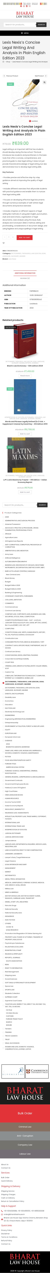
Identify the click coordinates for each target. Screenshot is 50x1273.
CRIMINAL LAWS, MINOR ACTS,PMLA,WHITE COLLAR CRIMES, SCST (26, 667)
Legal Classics (10, 861)
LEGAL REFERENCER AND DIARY (16, 864)
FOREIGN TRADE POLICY (14, 1019)
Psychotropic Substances (14, 943)
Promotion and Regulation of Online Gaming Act (23, 933)
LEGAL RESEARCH (12, 930)
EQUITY (7, 730)
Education (9, 704)
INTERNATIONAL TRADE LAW (15, 826)
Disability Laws (10, 697)
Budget (8, 582)
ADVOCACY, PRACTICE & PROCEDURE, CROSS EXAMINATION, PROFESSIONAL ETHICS (21, 529)
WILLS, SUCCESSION (12, 1043)
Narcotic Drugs (10, 905)
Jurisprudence (10, 840)
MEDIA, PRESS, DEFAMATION (15, 879)
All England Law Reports (14, 541)
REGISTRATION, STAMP (13, 950)
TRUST (7, 1039)
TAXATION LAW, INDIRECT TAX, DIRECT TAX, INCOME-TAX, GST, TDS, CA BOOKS (25, 1005)
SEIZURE (9, 1025)
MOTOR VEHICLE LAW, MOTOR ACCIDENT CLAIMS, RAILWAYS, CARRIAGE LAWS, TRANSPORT (22, 897)
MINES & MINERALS (11, 892)
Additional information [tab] (25, 273)
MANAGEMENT (10, 868)
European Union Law (12, 737)
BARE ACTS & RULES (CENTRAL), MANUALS (20, 571)
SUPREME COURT (11, 997)
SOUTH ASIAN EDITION (14, 961)
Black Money (10, 578)
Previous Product (12, 76)
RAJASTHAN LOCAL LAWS (14, 947)
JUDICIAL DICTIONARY (13, 833)
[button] (44, 82)
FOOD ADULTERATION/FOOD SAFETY (18, 760)
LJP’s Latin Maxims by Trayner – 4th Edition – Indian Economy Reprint (25, 481)
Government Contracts (13, 780)
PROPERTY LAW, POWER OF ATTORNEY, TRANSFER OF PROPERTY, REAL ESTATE (24, 938)
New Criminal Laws (13, 574)
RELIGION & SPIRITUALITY (13, 954)
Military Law (9, 889)
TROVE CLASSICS (11, 1036)
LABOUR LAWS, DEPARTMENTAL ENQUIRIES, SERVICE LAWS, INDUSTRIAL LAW (26, 845)
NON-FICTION (10, 920)
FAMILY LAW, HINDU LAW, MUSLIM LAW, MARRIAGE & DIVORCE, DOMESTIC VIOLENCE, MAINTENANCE (23, 751)
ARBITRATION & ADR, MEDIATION (16, 551)
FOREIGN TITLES (10, 764)
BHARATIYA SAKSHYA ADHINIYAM (18, 747)
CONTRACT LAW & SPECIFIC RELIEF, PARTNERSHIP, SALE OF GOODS (26, 646)
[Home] (3, 62)
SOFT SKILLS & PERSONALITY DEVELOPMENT (20, 982)
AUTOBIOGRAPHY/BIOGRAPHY (16, 561)
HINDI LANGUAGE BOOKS (14, 795)
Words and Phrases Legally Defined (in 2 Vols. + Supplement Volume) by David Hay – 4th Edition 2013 (25, 422)
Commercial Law (11, 607)
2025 (7, 517)
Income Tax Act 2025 (13, 802)
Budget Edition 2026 (12, 585)
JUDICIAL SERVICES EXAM (14, 837)
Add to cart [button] (25, 434)
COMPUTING (9, 628)
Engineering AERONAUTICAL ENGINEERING (20, 719)
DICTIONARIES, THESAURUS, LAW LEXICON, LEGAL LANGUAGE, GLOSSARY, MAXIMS (25, 362)
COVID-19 (9, 927)
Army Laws (9, 554)
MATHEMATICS (10, 875)
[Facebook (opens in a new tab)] (21, 6)
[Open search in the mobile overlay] (25, 24)
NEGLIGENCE (9, 916)
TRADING (8, 1032)
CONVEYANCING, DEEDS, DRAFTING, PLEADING (21, 655)
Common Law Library (13, 610)
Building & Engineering (13, 592)
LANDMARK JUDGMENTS (13, 854)
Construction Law (11, 638)
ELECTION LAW (10, 708)
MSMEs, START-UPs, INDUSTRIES (16, 902)
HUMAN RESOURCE (12, 798)
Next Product (39, 76)
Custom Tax (9, 672)
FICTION (8, 757)
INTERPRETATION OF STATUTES (14, 417)
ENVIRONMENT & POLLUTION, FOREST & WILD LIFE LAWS (24, 726)
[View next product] (46, 76)
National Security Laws (13, 913)
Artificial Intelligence (12, 558)
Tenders (8, 1029)
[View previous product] (4, 76)
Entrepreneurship (11, 722)
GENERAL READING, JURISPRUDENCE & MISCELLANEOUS (25, 777)
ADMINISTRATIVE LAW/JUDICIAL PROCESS (20, 520)
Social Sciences (11, 979)
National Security (11, 909)
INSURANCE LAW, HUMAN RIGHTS (17, 813)
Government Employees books (16, 784)
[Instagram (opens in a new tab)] (24, 6)
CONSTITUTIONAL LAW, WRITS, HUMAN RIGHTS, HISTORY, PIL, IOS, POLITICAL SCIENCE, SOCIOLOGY (25, 633)
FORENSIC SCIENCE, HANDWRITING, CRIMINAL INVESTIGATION (21, 772)
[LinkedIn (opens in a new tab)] (26, 6)
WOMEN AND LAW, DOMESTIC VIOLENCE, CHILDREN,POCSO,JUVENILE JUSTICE (19, 1048)
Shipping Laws (10, 975)
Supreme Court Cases (13, 1001)
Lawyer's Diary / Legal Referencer (17, 857)
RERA (7, 964)
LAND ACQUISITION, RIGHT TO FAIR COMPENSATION (23, 850)
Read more (25, 376)
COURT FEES (9, 662)
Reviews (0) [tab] (25, 278)
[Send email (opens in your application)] (29, 6)
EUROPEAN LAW (11, 733)
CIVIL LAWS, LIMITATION (13, 600)
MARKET (8, 872)
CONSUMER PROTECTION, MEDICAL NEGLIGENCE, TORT (24, 642)
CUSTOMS (9, 1016)
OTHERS (8, 923)
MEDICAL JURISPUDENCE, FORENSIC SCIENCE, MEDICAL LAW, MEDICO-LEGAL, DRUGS (24, 883)
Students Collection (12, 993)
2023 (8, 744)
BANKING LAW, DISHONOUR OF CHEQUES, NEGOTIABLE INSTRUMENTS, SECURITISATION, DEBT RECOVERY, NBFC (25, 566)
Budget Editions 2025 (13, 589)
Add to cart (24, 237)
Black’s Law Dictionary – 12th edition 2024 (25, 366)
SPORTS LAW (9, 990)
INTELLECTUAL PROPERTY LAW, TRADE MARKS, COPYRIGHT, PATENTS (25, 817)
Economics (9, 701)
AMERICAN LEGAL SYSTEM (15, 767)
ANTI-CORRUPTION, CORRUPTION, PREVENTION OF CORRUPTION (23, 546)
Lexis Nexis (12, 259)
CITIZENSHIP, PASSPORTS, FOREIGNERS (19, 596)
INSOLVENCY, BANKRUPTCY (15, 809)
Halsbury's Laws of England (15, 788)
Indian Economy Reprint (14, 806)
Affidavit (8, 534)
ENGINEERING (10, 715)
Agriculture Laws (11, 537)
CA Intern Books (12, 1013)
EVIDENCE (8, 740)
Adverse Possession (12, 524)
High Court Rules (11, 791)
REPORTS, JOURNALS (31, 363)
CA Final (9, 1010)
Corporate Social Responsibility (17, 659)
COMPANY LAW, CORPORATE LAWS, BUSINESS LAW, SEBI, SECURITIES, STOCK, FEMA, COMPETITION (25, 615)
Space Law (9, 986)
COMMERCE (9, 603)
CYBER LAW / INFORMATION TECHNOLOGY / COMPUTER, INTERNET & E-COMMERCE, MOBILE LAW (25, 677)
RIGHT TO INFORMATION (13, 968)
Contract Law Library (12, 651)
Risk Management (12, 972)
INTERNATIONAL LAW (12, 822)
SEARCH (9, 1022)
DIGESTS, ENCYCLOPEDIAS (14, 694)
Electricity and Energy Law (14, 712)
